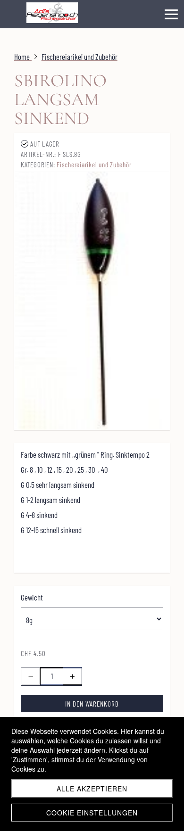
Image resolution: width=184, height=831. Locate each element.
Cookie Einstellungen (92, 812)
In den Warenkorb (92, 703)
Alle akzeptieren (92, 788)
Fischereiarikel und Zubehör (94, 164)
